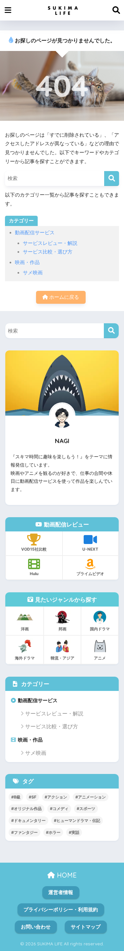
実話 (75, 832)
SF (33, 796)
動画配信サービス (35, 233)
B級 (17, 796)
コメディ (60, 808)
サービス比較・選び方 (47, 252)
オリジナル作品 (28, 808)
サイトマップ (86, 927)
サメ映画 (33, 273)
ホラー (55, 832)
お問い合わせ (36, 927)
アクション (57, 796)
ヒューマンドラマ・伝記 (78, 820)
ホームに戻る (63, 297)
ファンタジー (26, 832)
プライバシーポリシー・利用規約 (60, 910)
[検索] (111, 178)
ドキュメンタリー (30, 820)
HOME (66, 875)
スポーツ (87, 808)
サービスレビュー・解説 (50, 243)
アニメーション (92, 796)
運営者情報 (60, 892)
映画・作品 (27, 262)
